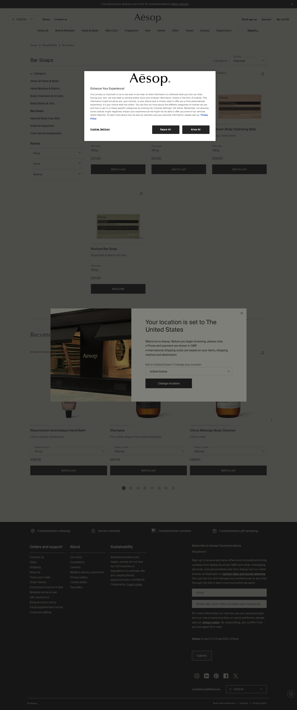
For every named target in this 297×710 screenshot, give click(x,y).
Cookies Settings (100, 129)
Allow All (196, 129)
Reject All (165, 129)
